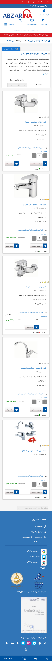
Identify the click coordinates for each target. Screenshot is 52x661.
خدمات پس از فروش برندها (32, 537)
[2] (47, 117)
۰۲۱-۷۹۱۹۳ (8, 658)
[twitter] (23, 643)
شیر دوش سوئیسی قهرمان (35, 287)
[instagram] (28, 643)
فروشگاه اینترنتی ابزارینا (37, 41)
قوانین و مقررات (37, 532)
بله (47, 658)
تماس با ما (39, 526)
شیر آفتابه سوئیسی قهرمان (35, 122)
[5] (42, 117)
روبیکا (23, 658)
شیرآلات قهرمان (8, 41)
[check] (45, 643)
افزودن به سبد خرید (37, 164)
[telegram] (34, 643)
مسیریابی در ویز (34, 556)
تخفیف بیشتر (9, 164)
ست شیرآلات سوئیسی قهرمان (34, 450)
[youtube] (26, 649)
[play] (18, 643)
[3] (45, 117)
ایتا (35, 658)
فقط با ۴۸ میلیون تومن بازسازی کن (35, 2)
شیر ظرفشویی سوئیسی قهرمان (33, 368)
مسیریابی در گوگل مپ (32, 551)
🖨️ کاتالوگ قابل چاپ (11, 49)
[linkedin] (12, 643)
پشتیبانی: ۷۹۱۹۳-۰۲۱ (37, 6)
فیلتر (39, 84)
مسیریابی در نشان (33, 562)
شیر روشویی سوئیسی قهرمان (34, 204)
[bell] (39, 643)
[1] (48, 117)
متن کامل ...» (45, 74)
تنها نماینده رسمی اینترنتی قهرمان (26, 31)
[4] (44, 117)
